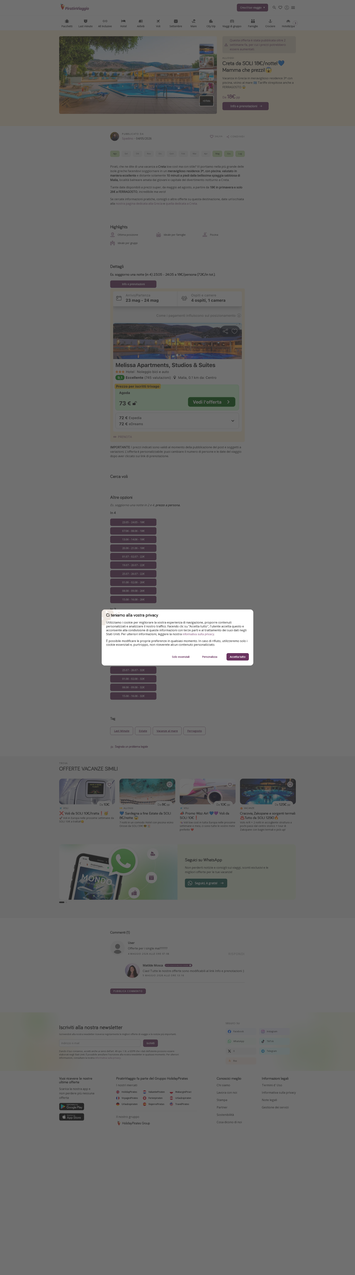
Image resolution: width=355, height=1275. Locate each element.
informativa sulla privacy (198, 634)
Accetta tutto (238, 656)
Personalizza (209, 656)
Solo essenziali (181, 656)
